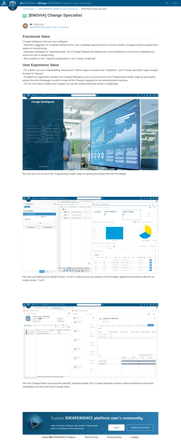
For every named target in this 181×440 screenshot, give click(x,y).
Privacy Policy (114, 437)
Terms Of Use (91, 437)
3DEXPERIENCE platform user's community (49, 27)
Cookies (135, 437)
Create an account (140, 427)
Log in (116, 427)
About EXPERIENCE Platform (59, 437)
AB (30, 24)
